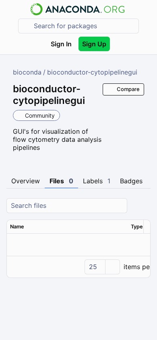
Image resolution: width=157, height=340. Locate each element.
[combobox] (84, 26)
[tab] (25, 181)
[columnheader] (67, 227)
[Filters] (143, 205)
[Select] (112, 267)
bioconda (27, 72)
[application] (78, 267)
